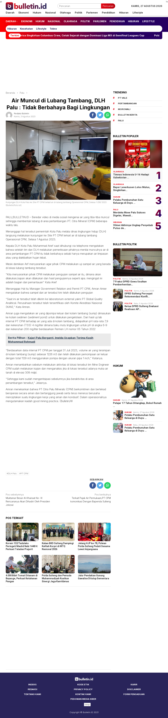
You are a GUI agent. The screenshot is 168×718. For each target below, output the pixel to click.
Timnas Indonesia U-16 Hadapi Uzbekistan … (131, 176)
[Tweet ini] (100, 115)
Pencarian (108, 6)
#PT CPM (23, 473)
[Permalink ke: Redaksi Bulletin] (9, 114)
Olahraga (118, 171)
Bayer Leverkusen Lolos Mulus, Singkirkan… (131, 189)
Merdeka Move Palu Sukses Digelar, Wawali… (129, 214)
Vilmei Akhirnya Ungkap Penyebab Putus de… (133, 227)
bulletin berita (127, 114)
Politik (117, 279)
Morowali (124, 109)
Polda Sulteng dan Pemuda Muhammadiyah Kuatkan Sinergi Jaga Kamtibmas (56, 578)
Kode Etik (83, 684)
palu (121, 120)
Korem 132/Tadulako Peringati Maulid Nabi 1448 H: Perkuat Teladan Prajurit (22, 546)
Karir (134, 684)
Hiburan (117, 222)
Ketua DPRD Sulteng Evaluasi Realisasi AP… (141, 308)
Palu (115, 209)
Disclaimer (134, 689)
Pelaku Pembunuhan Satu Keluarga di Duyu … (128, 201)
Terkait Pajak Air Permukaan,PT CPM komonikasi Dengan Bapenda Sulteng (90, 498)
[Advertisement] (84, 65)
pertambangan (127, 103)
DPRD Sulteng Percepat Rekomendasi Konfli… (138, 295)
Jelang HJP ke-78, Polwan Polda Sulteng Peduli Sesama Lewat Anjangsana (94, 546)
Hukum (116, 197)
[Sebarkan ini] (92, 115)
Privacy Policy (83, 689)
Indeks (32, 684)
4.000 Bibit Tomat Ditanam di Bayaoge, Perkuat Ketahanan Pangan (22, 578)
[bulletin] (26, 5)
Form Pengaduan (134, 694)
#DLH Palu (12, 473)
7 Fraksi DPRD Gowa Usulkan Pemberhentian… (130, 283)
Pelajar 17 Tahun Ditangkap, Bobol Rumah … (137, 404)
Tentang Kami (32, 694)
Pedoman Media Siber (83, 699)
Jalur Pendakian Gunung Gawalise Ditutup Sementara (93, 577)
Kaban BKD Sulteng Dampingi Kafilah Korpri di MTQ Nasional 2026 (58, 546)
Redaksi (32, 689)
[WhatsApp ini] (107, 115)
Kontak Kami (83, 694)
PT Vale (122, 97)
